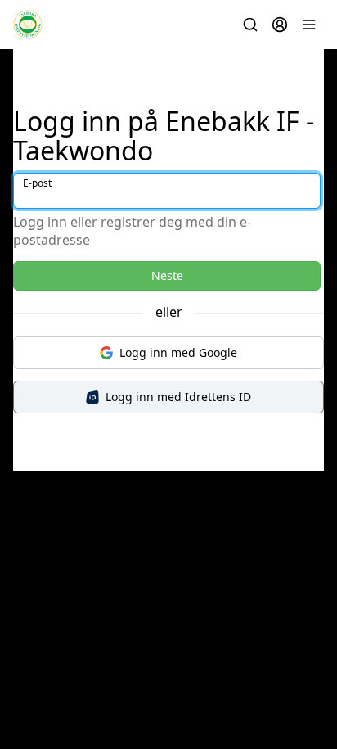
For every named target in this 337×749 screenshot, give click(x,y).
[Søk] (250, 24)
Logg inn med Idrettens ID (178, 396)
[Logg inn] (279, 24)
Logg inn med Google (178, 352)
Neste (167, 275)
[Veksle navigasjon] (309, 24)
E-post (37, 183)
